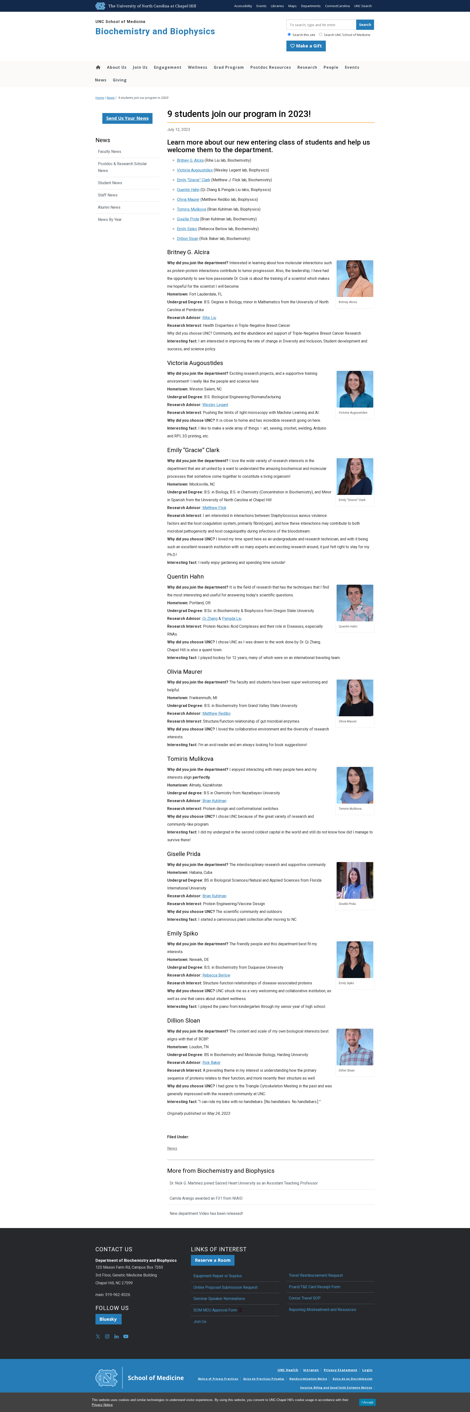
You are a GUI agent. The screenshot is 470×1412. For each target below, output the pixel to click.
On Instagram (107, 1336)
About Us (117, 67)
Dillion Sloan (187, 238)
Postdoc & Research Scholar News (122, 167)
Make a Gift (308, 46)
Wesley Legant (215, 404)
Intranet (311, 1370)
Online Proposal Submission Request (225, 1287)
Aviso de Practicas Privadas (263, 1378)
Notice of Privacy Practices (218, 1378)
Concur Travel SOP (305, 1298)
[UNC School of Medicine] (139, 1377)
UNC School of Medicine (120, 21)
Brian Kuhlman (214, 800)
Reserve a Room (213, 1260)
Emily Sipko (187, 229)
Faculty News (109, 151)
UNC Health (288, 1370)
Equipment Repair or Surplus (217, 1276)
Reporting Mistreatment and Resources (322, 1309)
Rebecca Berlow (216, 975)
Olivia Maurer (188, 199)
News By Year (110, 219)
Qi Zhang (210, 618)
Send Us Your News (127, 118)
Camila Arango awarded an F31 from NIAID (206, 1198)
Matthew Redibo (216, 713)
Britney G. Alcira (190, 160)
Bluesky (108, 1319)
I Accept (367, 1402)
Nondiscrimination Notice (308, 1378)
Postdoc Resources (270, 67)
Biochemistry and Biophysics (155, 31)
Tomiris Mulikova (191, 209)
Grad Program (229, 67)
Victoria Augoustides (195, 170)
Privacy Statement (340, 1370)
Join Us (140, 67)
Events (262, 6)
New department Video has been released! (207, 1213)
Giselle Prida (188, 219)
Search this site (303, 35)
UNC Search (363, 6)
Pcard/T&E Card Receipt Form (314, 1287)
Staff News (108, 195)
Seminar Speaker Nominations (219, 1298)
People (331, 67)
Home (98, 67)
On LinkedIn (116, 1336)
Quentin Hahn (188, 189)
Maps (292, 6)
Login (367, 1370)
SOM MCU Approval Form (215, 1310)
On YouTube (125, 1336)
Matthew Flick (214, 507)
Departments (311, 6)
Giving (120, 80)
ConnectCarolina (337, 6)
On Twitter (97, 1336)
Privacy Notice (102, 1405)
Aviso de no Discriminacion (353, 1378)
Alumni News (109, 207)
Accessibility (243, 6)
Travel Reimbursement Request (316, 1275)
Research (307, 67)
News (100, 80)
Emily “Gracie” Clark (193, 180)
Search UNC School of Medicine (346, 35)
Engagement (168, 67)
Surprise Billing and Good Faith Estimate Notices (336, 1387)
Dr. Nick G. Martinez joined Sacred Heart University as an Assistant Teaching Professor (244, 1183)
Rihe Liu (209, 317)
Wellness (197, 67)
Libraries (277, 6)
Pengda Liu (231, 618)
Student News (110, 183)
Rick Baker (211, 1062)
